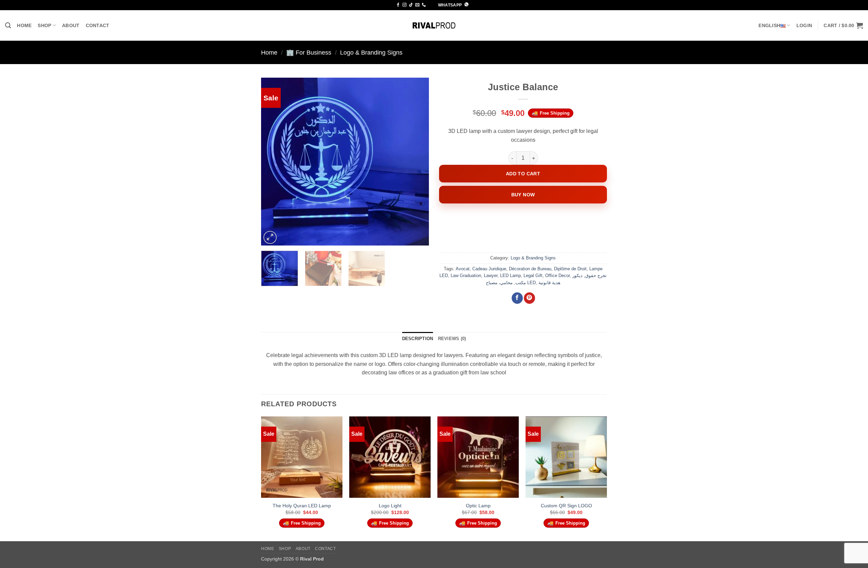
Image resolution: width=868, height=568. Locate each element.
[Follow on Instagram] (404, 5)
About (70, 25)
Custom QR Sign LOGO (566, 505)
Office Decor (557, 275)
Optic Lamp (478, 505)
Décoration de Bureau (530, 268)
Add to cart (523, 173)
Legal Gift (533, 275)
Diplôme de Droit (570, 268)
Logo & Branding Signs (371, 52)
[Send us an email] (417, 5)
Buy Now (523, 194)
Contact (98, 25)
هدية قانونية (549, 282)
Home (24, 25)
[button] (804, 25)
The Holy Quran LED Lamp (302, 505)
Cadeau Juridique (489, 268)
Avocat (463, 268)
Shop (44, 25)
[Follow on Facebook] (398, 5)
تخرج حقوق (596, 275)
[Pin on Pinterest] (529, 298)
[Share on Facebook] (517, 298)
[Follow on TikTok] (411, 5)
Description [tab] (417, 338)
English (769, 25)
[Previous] (273, 161)
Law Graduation (466, 275)
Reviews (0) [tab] (452, 338)
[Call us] (424, 5)
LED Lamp (510, 275)
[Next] (417, 161)
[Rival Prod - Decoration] (434, 25)
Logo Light (390, 505)
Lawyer (490, 275)
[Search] (8, 26)
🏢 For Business (308, 52)
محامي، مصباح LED (511, 282)
